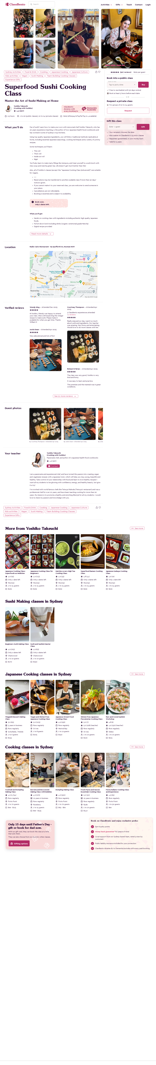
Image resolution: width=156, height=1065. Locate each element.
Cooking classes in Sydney (29, 747)
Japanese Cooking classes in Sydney (38, 674)
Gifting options (19, 843)
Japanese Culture (80, 72)
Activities (105, 5)
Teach (129, 5)
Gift (143, 127)
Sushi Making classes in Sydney (34, 601)
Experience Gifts (12, 80)
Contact (138, 5)
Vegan (24, 76)
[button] (104, 38)
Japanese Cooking (59, 72)
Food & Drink (30, 72)
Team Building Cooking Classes (61, 76)
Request (128, 111)
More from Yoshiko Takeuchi (31, 528)
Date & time (112, 81)
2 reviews (72, 315)
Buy (143, 85)
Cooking (44, 72)
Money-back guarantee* (105, 832)
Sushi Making (37, 76)
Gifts (118, 5)
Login (148, 5)
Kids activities (11, 76)
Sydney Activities (13, 72)
